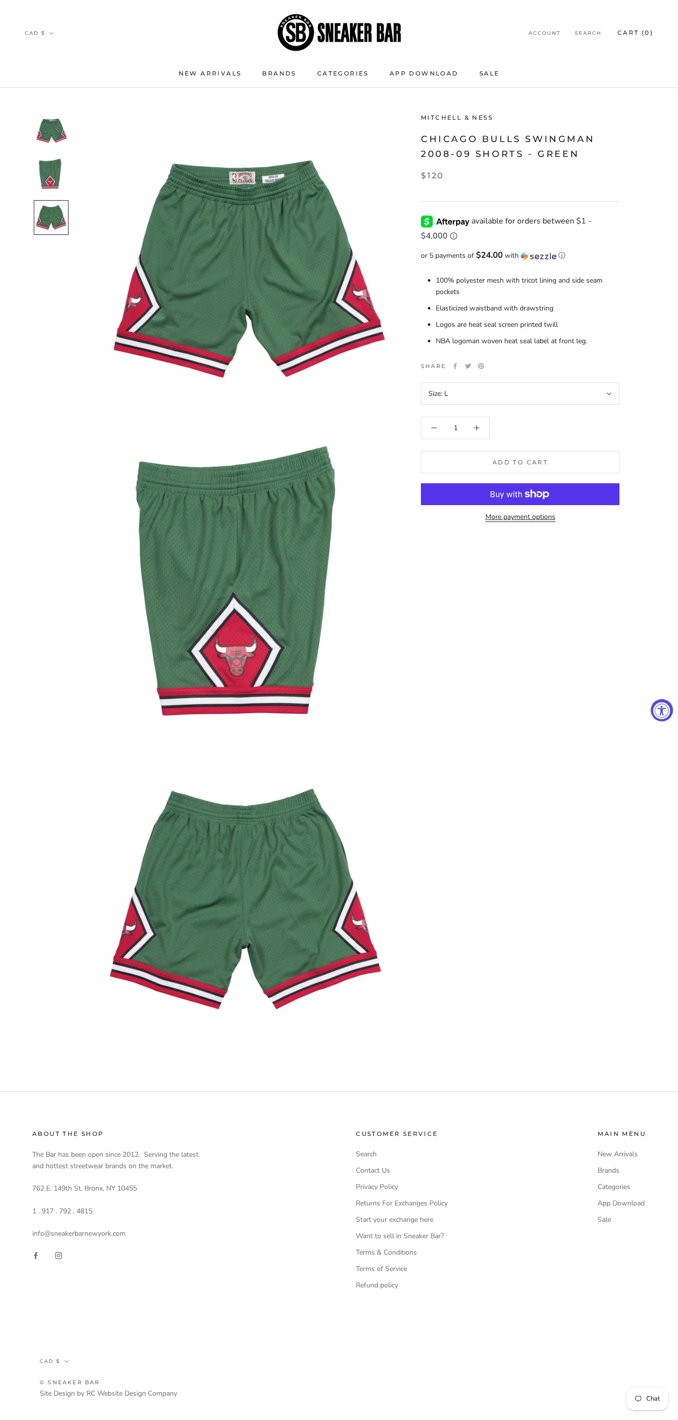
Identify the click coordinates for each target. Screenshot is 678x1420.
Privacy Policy (377, 1187)
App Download (424, 73)
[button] (520, 256)
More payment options (520, 517)
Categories (343, 73)
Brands (279, 73)
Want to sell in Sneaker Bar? (400, 1236)
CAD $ (35, 33)
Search (588, 33)
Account (545, 33)
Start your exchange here (394, 1219)
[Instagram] (58, 1255)
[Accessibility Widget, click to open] (662, 710)
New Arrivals (210, 73)
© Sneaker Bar (70, 1382)
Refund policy (377, 1285)
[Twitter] (468, 366)
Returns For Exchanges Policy (402, 1203)
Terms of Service (381, 1268)
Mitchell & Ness (457, 117)
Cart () (635, 32)
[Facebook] (455, 366)
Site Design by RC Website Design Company (108, 1393)
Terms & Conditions (386, 1252)
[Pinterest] (481, 366)
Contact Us (373, 1170)
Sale (489, 73)
